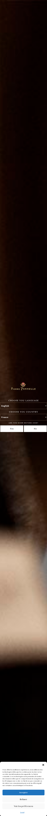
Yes (12, 428)
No (35, 428)
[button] (43, 765)
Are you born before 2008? (23, 423)
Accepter (23, 792)
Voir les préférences (23, 806)
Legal (22, 812)
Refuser (23, 799)
